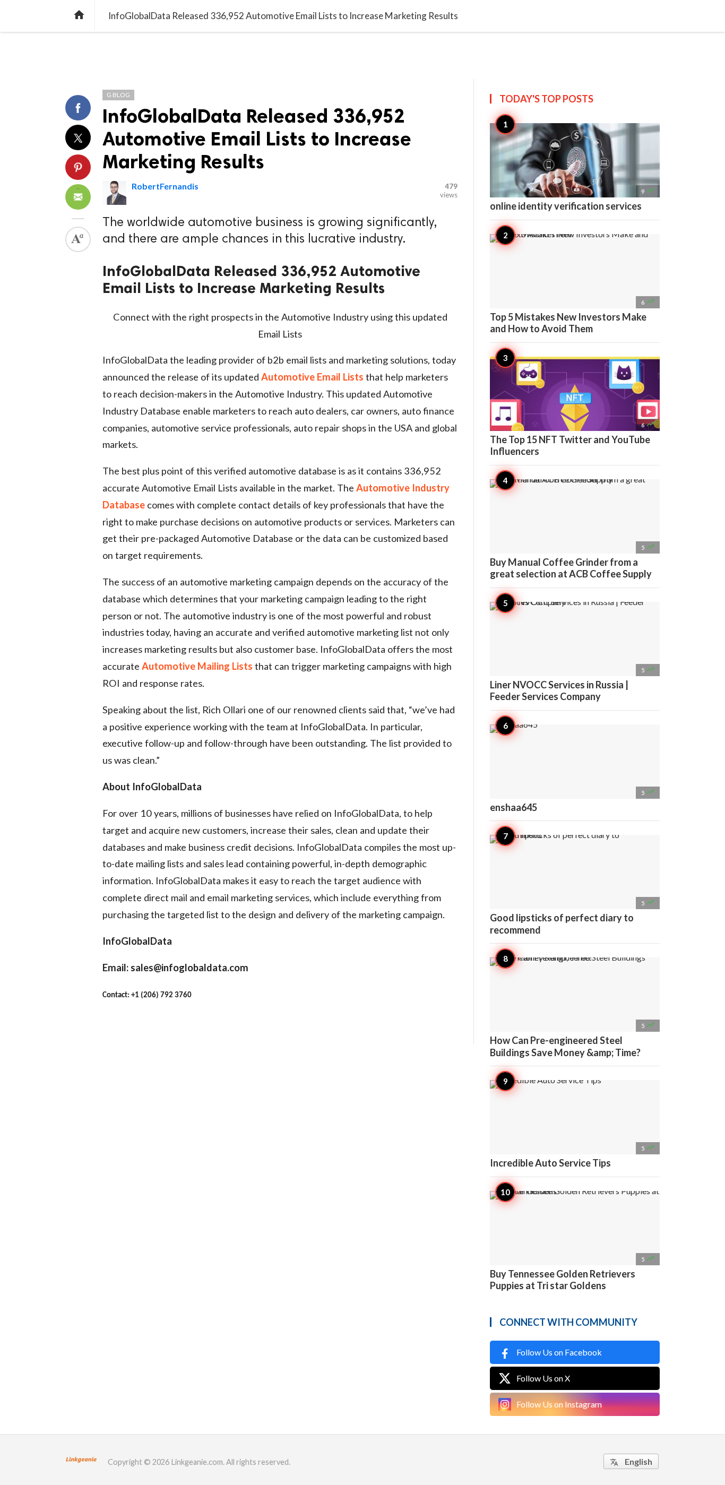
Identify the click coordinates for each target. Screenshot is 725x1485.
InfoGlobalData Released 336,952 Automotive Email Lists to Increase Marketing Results (256, 139)
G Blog (118, 95)
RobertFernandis (165, 186)
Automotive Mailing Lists (197, 666)
